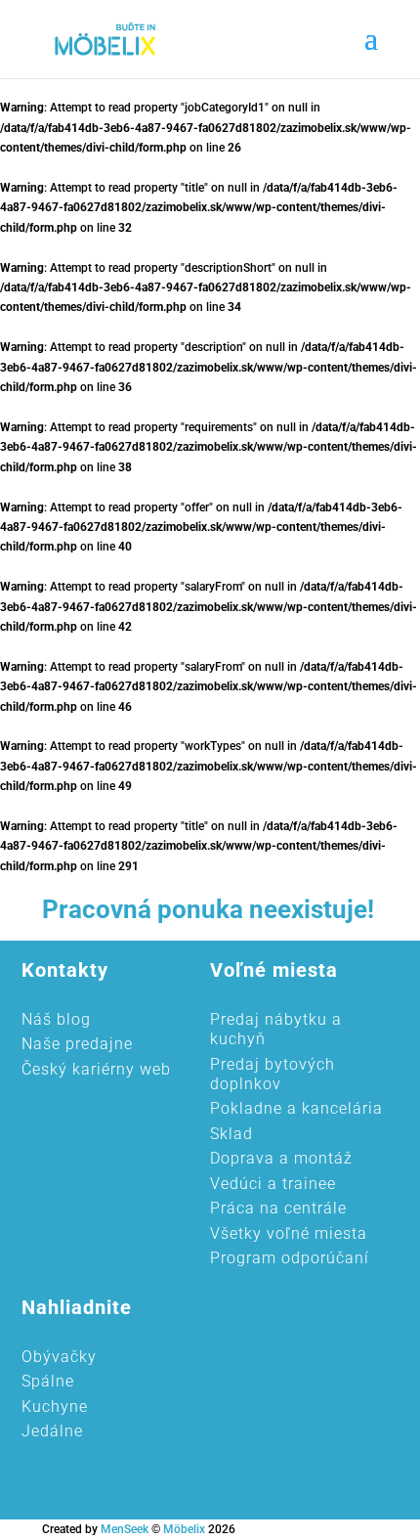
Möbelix (184, 1529)
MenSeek (124, 1529)
